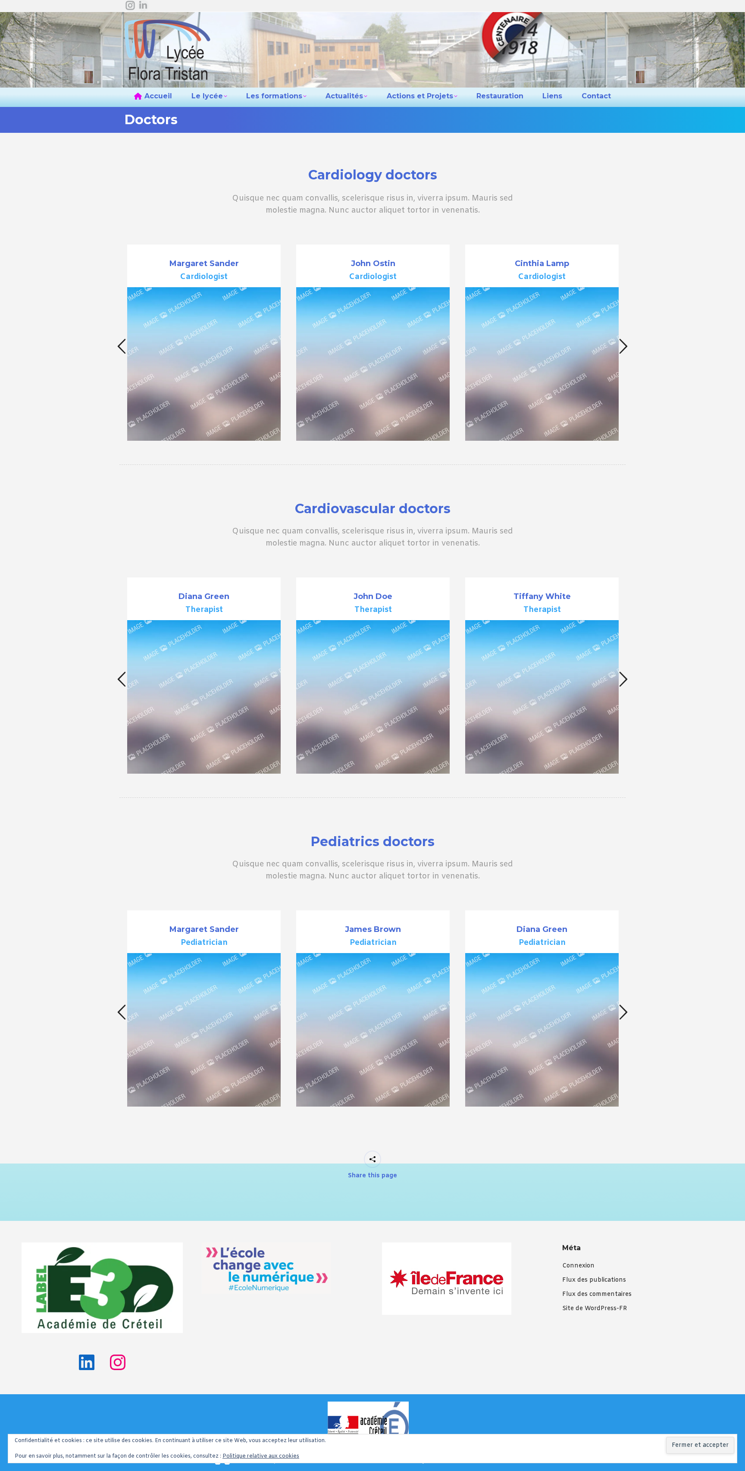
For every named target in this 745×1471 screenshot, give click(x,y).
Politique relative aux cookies (260, 1456)
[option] (204, 343)
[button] (121, 346)
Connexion (578, 1266)
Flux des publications (594, 1280)
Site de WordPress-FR (594, 1309)
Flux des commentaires (597, 1294)
